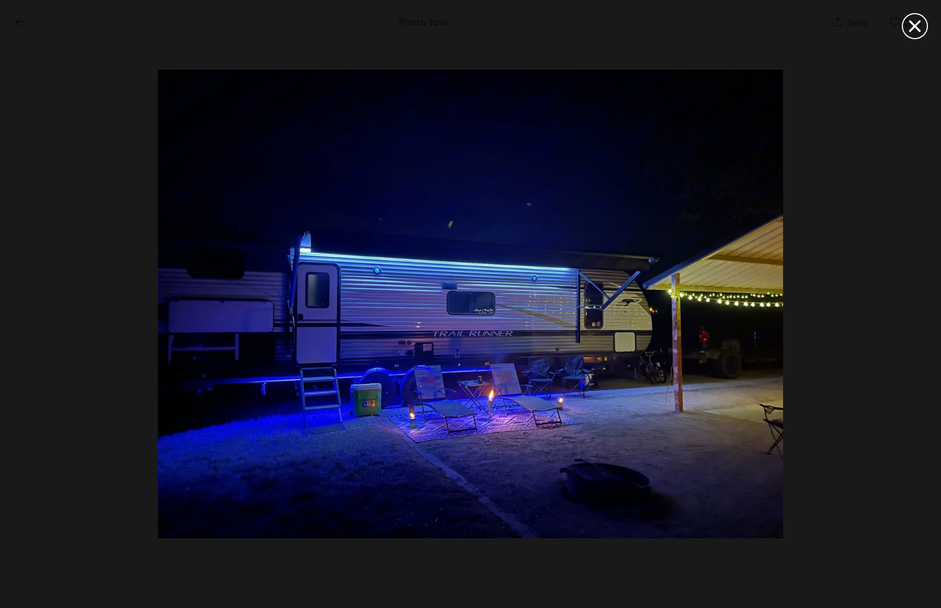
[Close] (915, 26)
